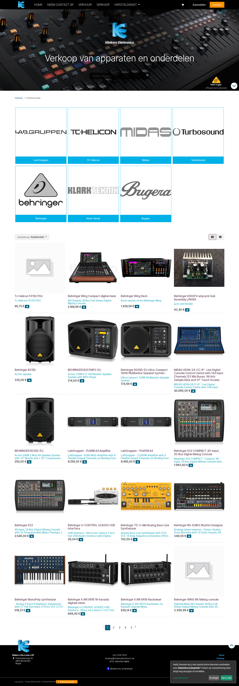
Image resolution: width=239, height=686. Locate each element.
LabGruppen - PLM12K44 (137, 450)
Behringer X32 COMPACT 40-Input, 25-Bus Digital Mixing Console (196, 452)
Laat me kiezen (180, 677)
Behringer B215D (25, 370)
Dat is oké (226, 677)
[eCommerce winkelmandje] (182, 4)
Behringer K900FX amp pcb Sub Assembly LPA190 (194, 297)
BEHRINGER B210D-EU (29, 450)
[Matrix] (212, 237)
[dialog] (203, 672)
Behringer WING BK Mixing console (196, 599)
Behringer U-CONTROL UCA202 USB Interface (91, 526)
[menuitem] (38, 4)
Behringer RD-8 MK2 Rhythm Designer (198, 525)
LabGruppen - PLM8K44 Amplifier (89, 450)
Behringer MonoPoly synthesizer (35, 599)
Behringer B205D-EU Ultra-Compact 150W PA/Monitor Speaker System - (144, 371)
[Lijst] (220, 237)
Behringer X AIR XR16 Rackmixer (141, 599)
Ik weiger (214, 677)
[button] (32, 237)
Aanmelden (199, 5)
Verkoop (18, 97)
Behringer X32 (24, 525)
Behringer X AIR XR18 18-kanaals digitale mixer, (88, 601)
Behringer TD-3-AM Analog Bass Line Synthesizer (145, 526)
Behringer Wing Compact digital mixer (92, 296)
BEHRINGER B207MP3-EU (84, 370)
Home (221, 655)
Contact (217, 5)
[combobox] (119, 76)
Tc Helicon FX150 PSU (29, 296)
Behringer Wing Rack (134, 296)
